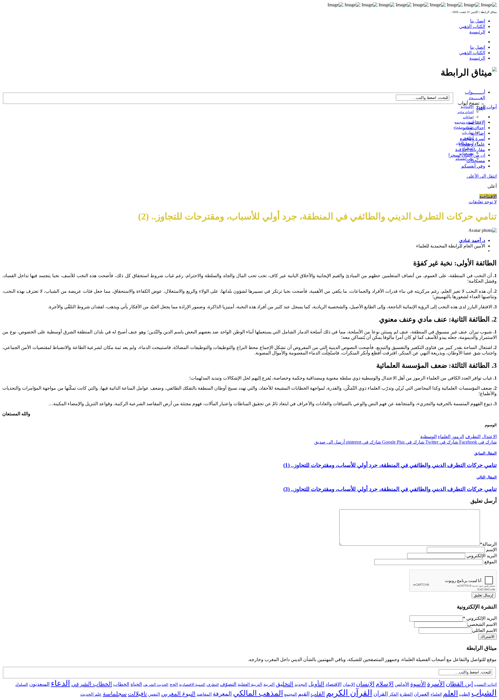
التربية (269, 684)
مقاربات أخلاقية (470, 149)
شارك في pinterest (363, 442)
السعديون (39, 684)
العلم (450, 693)
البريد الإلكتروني (481, 555)
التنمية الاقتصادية (192, 684)
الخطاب (121, 684)
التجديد (301, 684)
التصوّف (228, 684)
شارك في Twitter (441, 442)
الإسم (491, 549)
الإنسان (365, 683)
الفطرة (406, 694)
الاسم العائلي (484, 630)
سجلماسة (115, 693)
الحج (174, 684)
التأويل (316, 684)
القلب (318, 693)
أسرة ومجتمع (464, 122)
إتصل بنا (477, 20)
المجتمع (290, 694)
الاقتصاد (333, 684)
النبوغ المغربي (178, 693)
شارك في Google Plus (402, 442)
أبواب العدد (486, 106)
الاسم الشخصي (482, 624)
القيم (304, 694)
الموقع (490, 561)
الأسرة (436, 683)
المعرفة (222, 693)
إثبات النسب (485, 684)
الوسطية (428, 436)
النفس (154, 694)
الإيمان (349, 684)
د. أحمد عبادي (472, 240)
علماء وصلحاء (472, 144)
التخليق (284, 684)
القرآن (380, 694)
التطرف (473, 436)
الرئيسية (477, 31)
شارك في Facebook (477, 442)
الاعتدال (489, 436)
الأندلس (402, 684)
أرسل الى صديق (329, 442)
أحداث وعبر (465, 112)
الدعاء (60, 683)
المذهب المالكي (258, 693)
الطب (464, 694)
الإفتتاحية (467, 107)
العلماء (444, 436)
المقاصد (204, 694)
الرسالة (488, 544)
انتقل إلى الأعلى (482, 176)
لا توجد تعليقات (483, 201)
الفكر (394, 694)
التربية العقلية (250, 684)
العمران (421, 694)
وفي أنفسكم (464, 159)
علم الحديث (91, 694)
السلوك (21, 684)
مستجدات (475, 160)
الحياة (136, 684)
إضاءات (468, 117)
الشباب (484, 692)
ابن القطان (459, 683)
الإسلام (385, 683)
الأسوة (418, 684)
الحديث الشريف (155, 684)
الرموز (458, 436)
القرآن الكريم (349, 692)
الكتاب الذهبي (472, 26)
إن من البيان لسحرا (466, 155)
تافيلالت (137, 693)
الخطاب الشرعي (91, 684)
